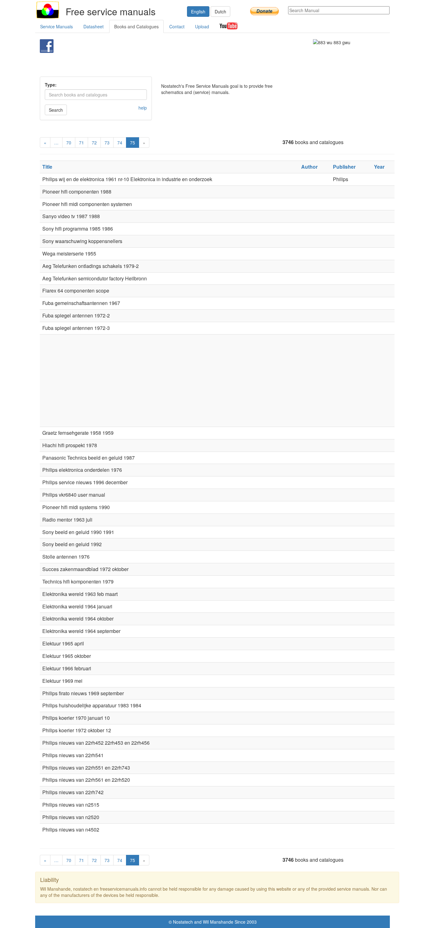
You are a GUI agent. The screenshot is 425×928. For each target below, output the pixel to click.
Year (379, 166)
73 (107, 142)
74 (119, 142)
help (142, 108)
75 (132, 142)
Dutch (220, 11)
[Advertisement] (202, 54)
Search (56, 110)
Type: (51, 85)
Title (47, 166)
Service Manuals (56, 26)
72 (94, 142)
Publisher (344, 166)
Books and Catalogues (136, 26)
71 (81, 142)
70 (68, 142)
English (198, 11)
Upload (202, 26)
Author (309, 166)
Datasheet (93, 26)
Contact (176, 26)
